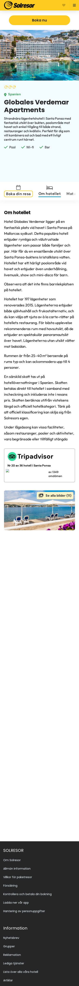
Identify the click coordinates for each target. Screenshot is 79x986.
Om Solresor (12, 860)
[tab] (21, 191)
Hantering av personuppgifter (24, 911)
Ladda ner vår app (16, 903)
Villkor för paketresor (17, 877)
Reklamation (12, 955)
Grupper (9, 946)
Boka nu (39, 20)
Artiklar (8, 980)
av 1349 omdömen (55, 474)
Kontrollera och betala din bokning (27, 894)
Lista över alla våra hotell (20, 972)
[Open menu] (72, 5)
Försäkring (10, 886)
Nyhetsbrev (11, 938)
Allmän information (17, 869)
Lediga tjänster (13, 963)
